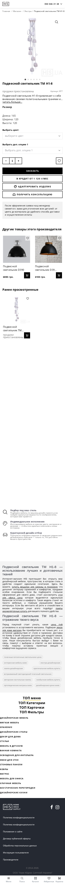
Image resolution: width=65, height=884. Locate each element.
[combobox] (52, 4)
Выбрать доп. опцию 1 (15, 144)
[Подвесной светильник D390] (16, 249)
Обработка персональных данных (20, 845)
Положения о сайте (12, 831)
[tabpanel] (32, 46)
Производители (10, 859)
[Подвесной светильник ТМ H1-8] (16, 309)
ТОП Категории (31, 702)
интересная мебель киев (15, 662)
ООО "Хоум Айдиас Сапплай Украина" (32, 872)
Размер (7, 107)
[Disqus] (32, 381)
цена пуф (57, 624)
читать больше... (12, 102)
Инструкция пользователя (16, 852)
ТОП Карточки (31, 707)
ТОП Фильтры (32, 712)
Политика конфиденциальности (18, 817)
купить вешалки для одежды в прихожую (35, 586)
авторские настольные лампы (17, 679)
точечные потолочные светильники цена (22, 657)
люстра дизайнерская (50, 662)
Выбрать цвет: (10, 130)
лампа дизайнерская (13, 668)
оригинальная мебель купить (47, 668)
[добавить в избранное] (59, 160)
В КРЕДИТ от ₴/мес (32, 178)
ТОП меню (32, 698)
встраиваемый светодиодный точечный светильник (27, 674)
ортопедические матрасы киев (18, 685)
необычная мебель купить (48, 679)
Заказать (32, 170)
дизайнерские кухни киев (47, 685)
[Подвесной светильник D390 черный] (48, 249)
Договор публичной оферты (17, 838)
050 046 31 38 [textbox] (52, 3)
